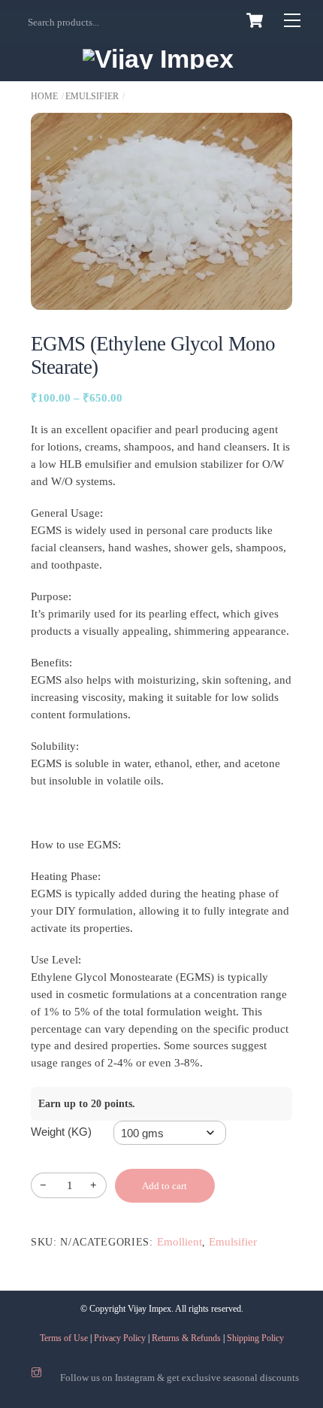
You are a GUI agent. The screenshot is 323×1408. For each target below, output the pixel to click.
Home (44, 96)
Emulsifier (92, 96)
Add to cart (164, 1185)
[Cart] (255, 20)
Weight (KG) (61, 1131)
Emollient (179, 1242)
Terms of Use (64, 1338)
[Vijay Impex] (158, 58)
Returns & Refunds (186, 1338)
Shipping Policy (255, 1338)
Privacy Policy (120, 1338)
